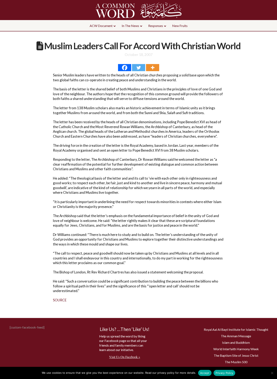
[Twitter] (138, 67)
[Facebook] (124, 67)
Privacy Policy (224, 373)
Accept (204, 373)
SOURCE (60, 300)
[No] (272, 373)
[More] (152, 67)
